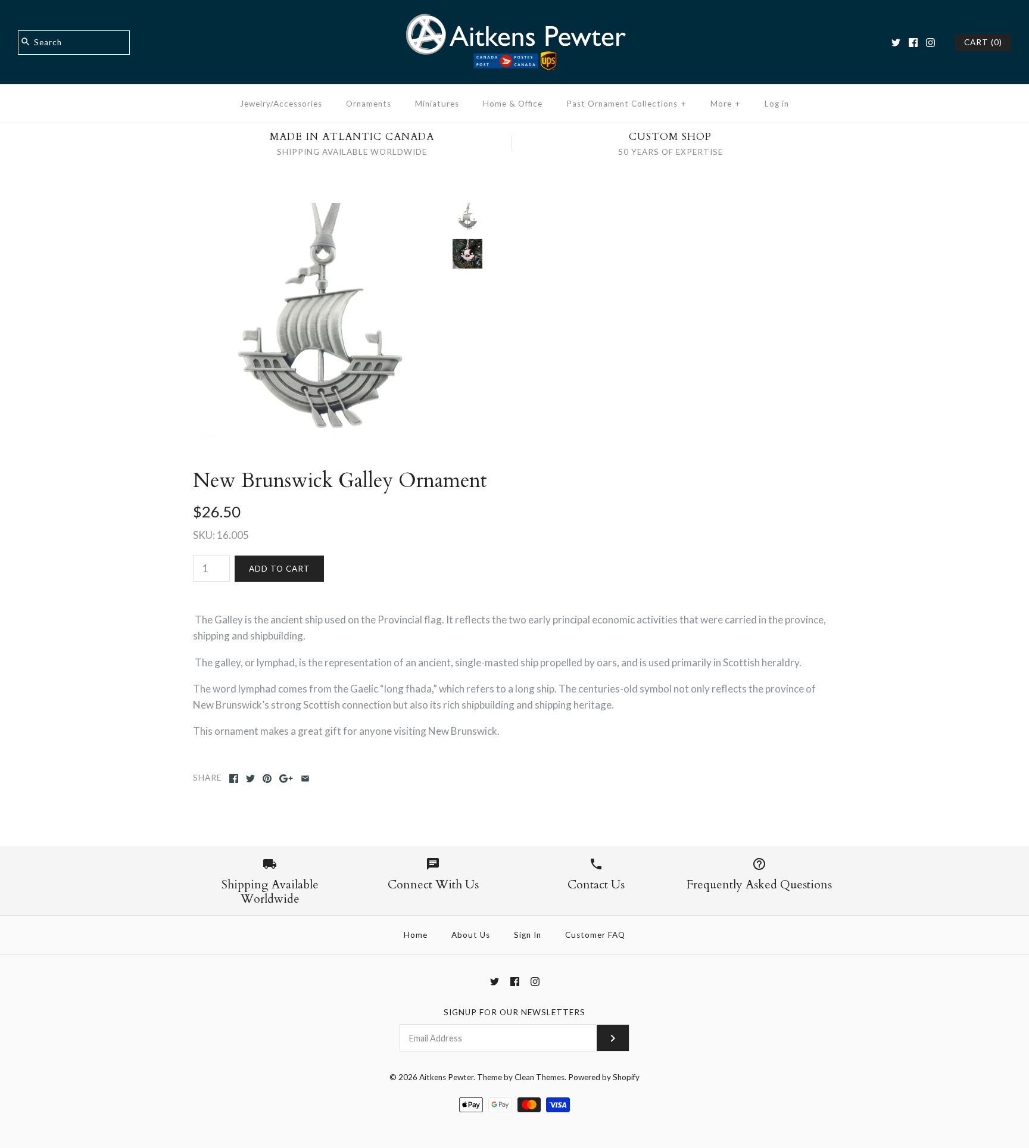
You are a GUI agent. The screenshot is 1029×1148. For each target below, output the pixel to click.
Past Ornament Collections (626, 103)
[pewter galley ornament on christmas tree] (467, 254)
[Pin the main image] (267, 778)
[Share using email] (305, 778)
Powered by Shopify (604, 1077)
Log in (777, 103)
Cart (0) (983, 42)
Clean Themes (539, 1077)
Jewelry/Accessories (281, 103)
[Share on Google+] (286, 778)
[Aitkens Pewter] (514, 20)
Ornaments (368, 103)
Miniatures (437, 103)
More (725, 103)
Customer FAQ (595, 935)
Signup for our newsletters (514, 1012)
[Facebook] (913, 42)
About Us (470, 935)
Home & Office (512, 103)
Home (416, 935)
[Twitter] (895, 42)
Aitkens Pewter (446, 1077)
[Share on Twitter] (250, 778)
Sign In (527, 935)
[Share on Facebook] (233, 778)
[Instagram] (930, 42)
